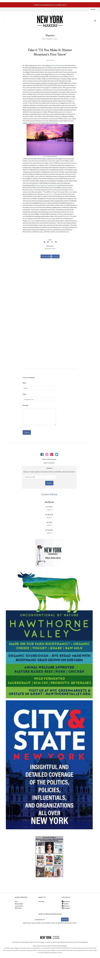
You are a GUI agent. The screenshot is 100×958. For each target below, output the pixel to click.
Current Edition (49, 494)
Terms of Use (19, 906)
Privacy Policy (19, 904)
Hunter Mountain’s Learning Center (46, 185)
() (93, 9)
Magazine (49, 39)
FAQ (16, 901)
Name (24, 383)
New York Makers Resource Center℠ (47, 9)
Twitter (65, 904)
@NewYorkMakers (49, 463)
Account (83, 9)
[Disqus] (50, 288)
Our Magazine (21, 9)
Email (24, 394)
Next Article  (55, 256)
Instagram (66, 908)
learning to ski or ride (49, 194)
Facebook (66, 901)
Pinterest (66, 906)
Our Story (31, 9)
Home (43, 39)
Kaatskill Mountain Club (64, 216)
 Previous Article (46, 256)
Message (25, 405)
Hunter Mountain (56, 65)
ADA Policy (18, 908)
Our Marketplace (10, 9)
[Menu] (4, 21)
